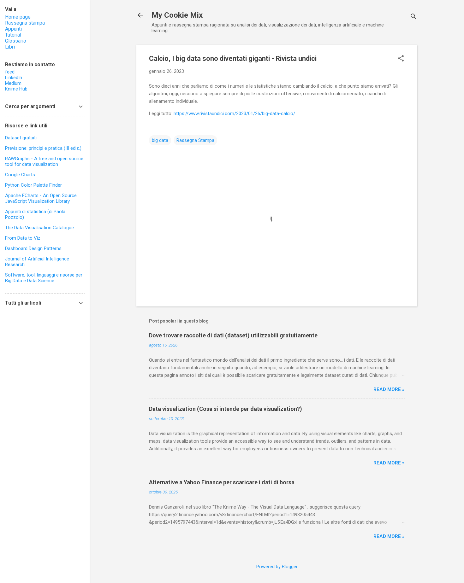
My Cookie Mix (177, 15)
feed (10, 72)
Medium (13, 83)
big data (160, 140)
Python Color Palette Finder (33, 185)
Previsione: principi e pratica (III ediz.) (43, 148)
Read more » (389, 389)
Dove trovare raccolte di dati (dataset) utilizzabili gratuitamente (233, 335)
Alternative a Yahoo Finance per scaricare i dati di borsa (221, 482)
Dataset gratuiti (21, 138)
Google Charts (20, 175)
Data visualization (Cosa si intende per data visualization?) (225, 408)
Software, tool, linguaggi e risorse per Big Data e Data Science (43, 277)
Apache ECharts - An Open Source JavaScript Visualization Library (41, 198)
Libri (10, 47)
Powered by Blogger (277, 566)
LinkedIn (13, 77)
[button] (401, 59)
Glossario (15, 41)
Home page (18, 17)
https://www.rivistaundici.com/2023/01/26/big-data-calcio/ (234, 113)
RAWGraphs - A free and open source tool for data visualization (44, 161)
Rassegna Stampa (195, 140)
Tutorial (13, 35)
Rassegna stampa (25, 23)
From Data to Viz (22, 238)
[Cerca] (413, 17)
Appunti (13, 29)
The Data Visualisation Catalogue (39, 227)
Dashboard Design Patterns (33, 248)
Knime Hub (16, 89)
